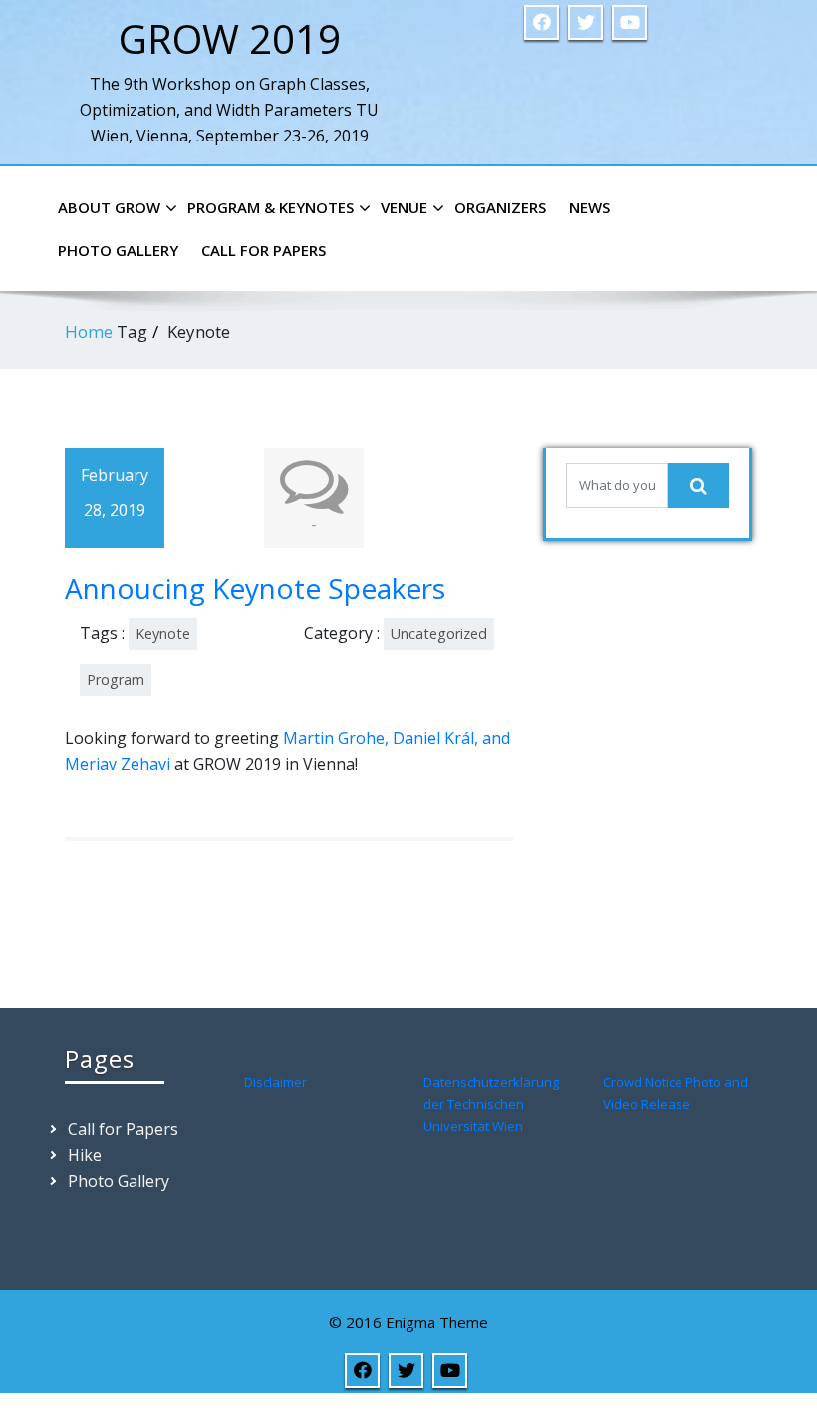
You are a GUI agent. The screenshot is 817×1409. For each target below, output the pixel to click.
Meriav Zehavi (119, 764)
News (589, 207)
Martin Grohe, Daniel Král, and (396, 738)
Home (89, 331)
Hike (85, 1155)
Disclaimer (275, 1082)
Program (115, 679)
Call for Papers (263, 250)
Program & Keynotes (270, 207)
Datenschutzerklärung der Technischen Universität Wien (491, 1104)
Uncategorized (439, 633)
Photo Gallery (118, 250)
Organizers (500, 207)
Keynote (163, 633)
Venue (404, 207)
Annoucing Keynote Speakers (255, 588)
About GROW (109, 207)
